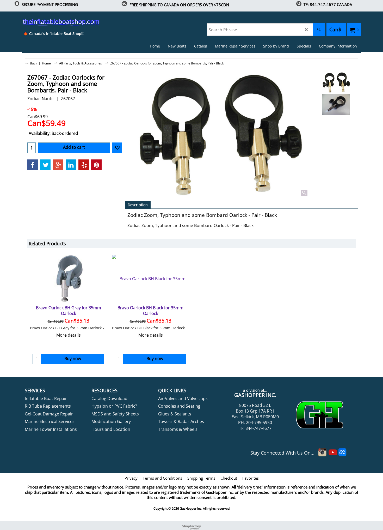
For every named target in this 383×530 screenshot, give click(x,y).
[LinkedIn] (71, 164)
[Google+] (58, 164)
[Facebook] (32, 164)
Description (138, 204)
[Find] (319, 29)
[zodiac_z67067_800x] (336, 104)
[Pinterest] (96, 164)
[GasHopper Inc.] (53, 21)
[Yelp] (83, 164)
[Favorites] (117, 148)
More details (68, 335)
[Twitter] (45, 164)
